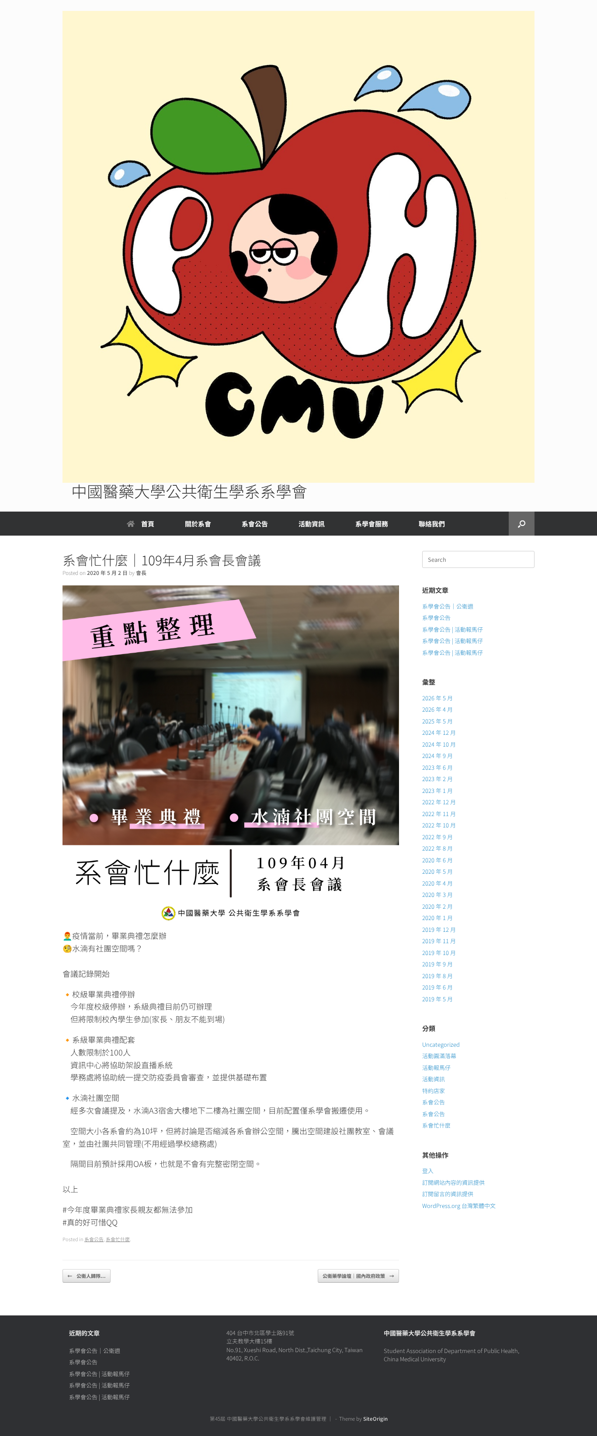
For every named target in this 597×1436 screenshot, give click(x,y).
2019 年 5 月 (437, 999)
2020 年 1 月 (437, 918)
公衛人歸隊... (86, 1275)
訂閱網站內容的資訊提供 (453, 1182)
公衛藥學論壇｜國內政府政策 (358, 1275)
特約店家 (433, 1091)
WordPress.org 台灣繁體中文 (459, 1205)
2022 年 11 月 (439, 814)
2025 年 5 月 (437, 721)
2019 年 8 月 (437, 976)
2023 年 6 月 (437, 767)
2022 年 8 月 (437, 848)
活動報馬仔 (436, 1067)
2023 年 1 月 (437, 790)
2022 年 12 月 (439, 802)
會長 (141, 572)
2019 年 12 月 (439, 929)
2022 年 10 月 (439, 825)
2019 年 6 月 (437, 987)
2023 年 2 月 (437, 779)
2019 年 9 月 (437, 964)
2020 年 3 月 (437, 894)
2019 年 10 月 (439, 952)
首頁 (147, 523)
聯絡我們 (432, 523)
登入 (428, 1170)
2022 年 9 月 (437, 837)
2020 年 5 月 (437, 871)
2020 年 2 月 (437, 906)
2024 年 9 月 (437, 755)
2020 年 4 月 (437, 883)
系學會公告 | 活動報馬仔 (452, 629)
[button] (522, 524)
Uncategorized (441, 1044)
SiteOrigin (375, 1418)
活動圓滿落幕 (439, 1056)
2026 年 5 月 (437, 698)
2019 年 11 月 (439, 941)
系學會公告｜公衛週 (447, 606)
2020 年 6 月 (437, 860)
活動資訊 (433, 1079)
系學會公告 (436, 617)
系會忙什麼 (118, 1238)
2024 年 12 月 (439, 732)
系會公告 (255, 523)
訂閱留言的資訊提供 (447, 1194)
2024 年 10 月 (439, 744)
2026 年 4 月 (437, 709)
